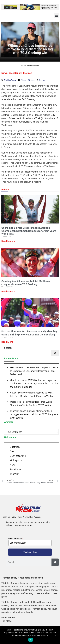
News (4, 73)
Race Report (15, 73)
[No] (55, 635)
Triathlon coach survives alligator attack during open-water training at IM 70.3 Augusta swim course (34, 414)
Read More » (8, 241)
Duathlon (15, 446)
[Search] (55, 353)
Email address (15, 539)
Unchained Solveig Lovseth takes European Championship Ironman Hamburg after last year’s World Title (28, 230)
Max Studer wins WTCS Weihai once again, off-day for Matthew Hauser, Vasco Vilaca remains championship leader (34, 383)
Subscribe (30, 552)
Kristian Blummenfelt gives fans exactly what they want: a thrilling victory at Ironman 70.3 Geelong (29, 333)
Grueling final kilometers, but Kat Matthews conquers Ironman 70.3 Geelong (25, 283)
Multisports (16, 460)
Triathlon (27, 73)
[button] (56, 15)
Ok (30, 640)
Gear (12, 451)
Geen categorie (18, 455)
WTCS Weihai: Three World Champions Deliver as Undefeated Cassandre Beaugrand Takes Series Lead (34, 371)
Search (8, 348)
